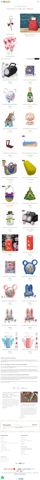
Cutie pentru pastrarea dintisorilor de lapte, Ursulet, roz (10, 301)
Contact (2, 440)
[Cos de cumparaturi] (38, 1)
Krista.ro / (15, 6)
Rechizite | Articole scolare (30, 34)
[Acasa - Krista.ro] (6, 2)
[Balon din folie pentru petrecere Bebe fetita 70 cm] (30, 119)
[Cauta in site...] (37, 1)
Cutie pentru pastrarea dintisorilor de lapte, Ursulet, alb (10, 104)
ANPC (1, 451)
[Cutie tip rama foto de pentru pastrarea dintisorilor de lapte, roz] (10, 267)
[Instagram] (24, 463)
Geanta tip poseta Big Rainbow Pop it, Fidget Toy (10, 177)
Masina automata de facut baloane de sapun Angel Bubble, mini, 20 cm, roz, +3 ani (30, 349)
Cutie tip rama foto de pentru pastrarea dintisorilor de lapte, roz (10, 276)
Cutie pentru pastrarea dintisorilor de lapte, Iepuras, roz (30, 325)
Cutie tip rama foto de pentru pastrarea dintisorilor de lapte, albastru (30, 80)
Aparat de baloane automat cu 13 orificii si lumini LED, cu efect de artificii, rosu (30, 252)
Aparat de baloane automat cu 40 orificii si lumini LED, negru (30, 227)
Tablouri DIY (22, 441)
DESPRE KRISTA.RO (4, 435)
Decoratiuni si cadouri (30, 36)
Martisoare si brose (10, 34)
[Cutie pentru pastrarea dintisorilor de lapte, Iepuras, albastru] (30, 291)
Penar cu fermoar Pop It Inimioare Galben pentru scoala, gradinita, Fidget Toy (30, 177)
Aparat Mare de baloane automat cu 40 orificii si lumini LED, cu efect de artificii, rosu (10, 252)
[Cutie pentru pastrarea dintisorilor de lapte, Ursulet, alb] (10, 94)
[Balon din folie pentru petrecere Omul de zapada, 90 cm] (10, 218)
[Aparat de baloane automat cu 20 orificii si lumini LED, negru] (10, 70)
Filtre (37, 58)
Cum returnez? (3, 445)
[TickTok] (22, 463)
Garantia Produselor (4, 448)
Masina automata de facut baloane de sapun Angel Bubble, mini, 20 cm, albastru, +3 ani (10, 349)
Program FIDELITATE (4, 441)
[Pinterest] (18, 463)
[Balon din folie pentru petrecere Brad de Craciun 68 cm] (30, 193)
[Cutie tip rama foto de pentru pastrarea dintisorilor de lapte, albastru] (30, 70)
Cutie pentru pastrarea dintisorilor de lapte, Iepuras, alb (10, 325)
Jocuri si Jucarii (23, 437)
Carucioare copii (23, 438)
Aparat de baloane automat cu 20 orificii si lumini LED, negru (10, 80)
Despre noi (2, 438)
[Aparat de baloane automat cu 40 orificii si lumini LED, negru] (30, 218)
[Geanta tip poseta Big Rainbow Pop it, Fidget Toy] (10, 168)
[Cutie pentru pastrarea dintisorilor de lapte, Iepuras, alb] (10, 315)
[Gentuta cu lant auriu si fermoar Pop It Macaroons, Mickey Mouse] (10, 193)
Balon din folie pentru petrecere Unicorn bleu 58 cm (10, 128)
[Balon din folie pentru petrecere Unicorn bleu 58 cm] (10, 119)
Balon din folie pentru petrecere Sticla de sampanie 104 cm (30, 104)
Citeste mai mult (4, 407)
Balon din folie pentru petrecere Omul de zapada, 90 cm (10, 227)
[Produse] (1, 2)
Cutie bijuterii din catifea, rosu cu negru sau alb (10, 153)
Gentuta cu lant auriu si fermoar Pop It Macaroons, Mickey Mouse (10, 203)
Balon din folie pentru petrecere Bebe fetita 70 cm (30, 128)
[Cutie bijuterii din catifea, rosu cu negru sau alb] (10, 143)
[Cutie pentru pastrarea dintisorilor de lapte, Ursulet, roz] (10, 291)
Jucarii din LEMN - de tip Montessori (26, 440)
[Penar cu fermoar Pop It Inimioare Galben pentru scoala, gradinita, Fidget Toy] (30, 168)
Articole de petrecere (10, 56)
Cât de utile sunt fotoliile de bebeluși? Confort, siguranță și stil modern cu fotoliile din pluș (10, 395)
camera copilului (9, 366)
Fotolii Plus (22, 444)
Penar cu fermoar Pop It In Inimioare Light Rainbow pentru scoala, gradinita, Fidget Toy (30, 153)
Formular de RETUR (4, 447)
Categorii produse (24, 435)
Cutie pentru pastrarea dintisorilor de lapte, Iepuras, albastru (30, 301)
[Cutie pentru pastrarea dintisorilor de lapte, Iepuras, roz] (30, 315)
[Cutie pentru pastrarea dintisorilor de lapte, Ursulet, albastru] (30, 267)
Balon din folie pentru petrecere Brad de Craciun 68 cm (30, 203)
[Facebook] (16, 463)
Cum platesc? (3, 444)
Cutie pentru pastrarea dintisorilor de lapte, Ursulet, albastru (30, 276)
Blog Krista (2, 437)
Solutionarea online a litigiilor (5, 449)
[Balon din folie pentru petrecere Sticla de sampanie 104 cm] (30, 94)
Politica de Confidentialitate (19, 427)
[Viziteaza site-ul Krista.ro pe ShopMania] (21, 479)
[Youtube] (20, 463)
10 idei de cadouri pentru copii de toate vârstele (28, 405)
